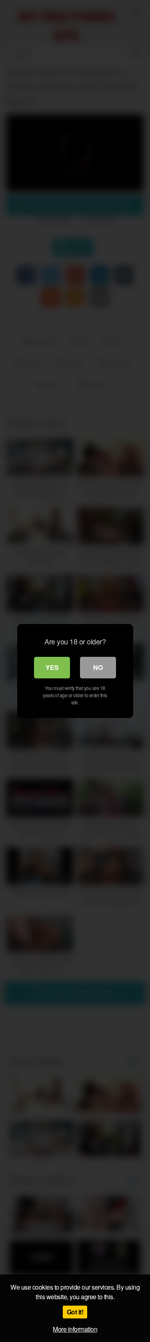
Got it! (75, 1311)
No (98, 667)
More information (75, 1329)
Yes (52, 667)
